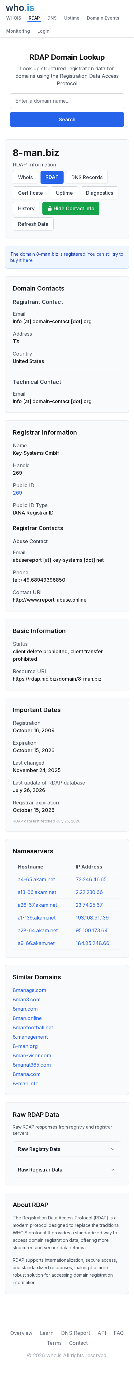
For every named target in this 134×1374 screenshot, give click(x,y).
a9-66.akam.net (36, 943)
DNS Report (75, 1333)
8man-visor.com (32, 1055)
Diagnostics (99, 193)
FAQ (119, 1333)
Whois (25, 177)
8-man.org (25, 1046)
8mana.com (27, 1074)
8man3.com (27, 999)
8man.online (27, 1018)
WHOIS (13, 18)
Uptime (71, 18)
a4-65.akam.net (36, 879)
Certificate (30, 193)
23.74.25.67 (89, 905)
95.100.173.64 (92, 930)
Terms (54, 1343)
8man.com (25, 1009)
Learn (47, 1333)
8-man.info (26, 1083)
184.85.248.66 (92, 943)
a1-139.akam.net (36, 918)
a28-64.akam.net (38, 930)
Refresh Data (33, 224)
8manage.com (29, 990)
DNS (52, 18)
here (28, 260)
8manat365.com (32, 1065)
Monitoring (18, 31)
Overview (21, 1333)
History (26, 208)
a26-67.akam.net (37, 905)
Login (43, 31)
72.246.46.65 (91, 879)
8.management (30, 1037)
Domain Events (103, 18)
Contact (78, 1343)
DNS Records (87, 177)
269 (17, 493)
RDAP (34, 18)
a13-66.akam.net (37, 892)
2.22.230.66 (89, 892)
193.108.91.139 (92, 918)
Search (67, 119)
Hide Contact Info (74, 208)
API (102, 1333)
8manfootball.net (33, 1027)
